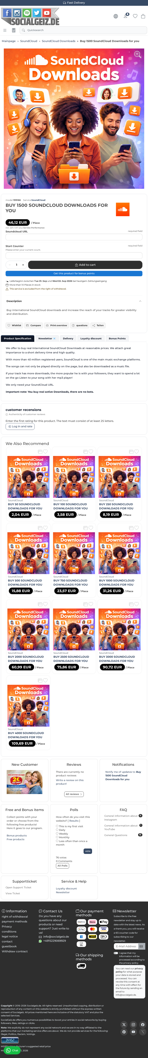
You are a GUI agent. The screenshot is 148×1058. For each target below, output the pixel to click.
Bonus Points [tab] (117, 338)
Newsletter (63, 892)
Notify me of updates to (123, 775)
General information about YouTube (122, 827)
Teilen (100, 325)
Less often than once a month (71, 843)
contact (7, 941)
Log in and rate (22, 426)
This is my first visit (70, 826)
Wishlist (16, 325)
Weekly (63, 833)
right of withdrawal (15, 916)
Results (74, 820)
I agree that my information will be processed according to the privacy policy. (132, 958)
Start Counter (15, 246)
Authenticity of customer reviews (27, 414)
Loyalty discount (66, 888)
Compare (36, 325)
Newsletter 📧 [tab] (47, 338)
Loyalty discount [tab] (91, 338)
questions (81, 325)
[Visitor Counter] (10, 1040)
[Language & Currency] (116, 16)
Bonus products (17, 835)
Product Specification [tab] (17, 338)
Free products (15, 839)
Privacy (7, 926)
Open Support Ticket (18, 887)
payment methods (14, 921)
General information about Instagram (122, 817)
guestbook (9, 946)
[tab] (17, 338)
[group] (74, 119)
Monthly (63, 837)
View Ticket (13, 893)
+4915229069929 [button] (54, 940)
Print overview (58, 325)
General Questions (122, 835)
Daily (61, 829)
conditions (9, 931)
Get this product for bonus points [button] (74, 273)
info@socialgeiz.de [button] (56, 936)
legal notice (10, 936)
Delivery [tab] (68, 338)
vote (87, 851)
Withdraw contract (15, 951)
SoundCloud (38, 200)
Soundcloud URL (17, 231)
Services (14, 1015)
